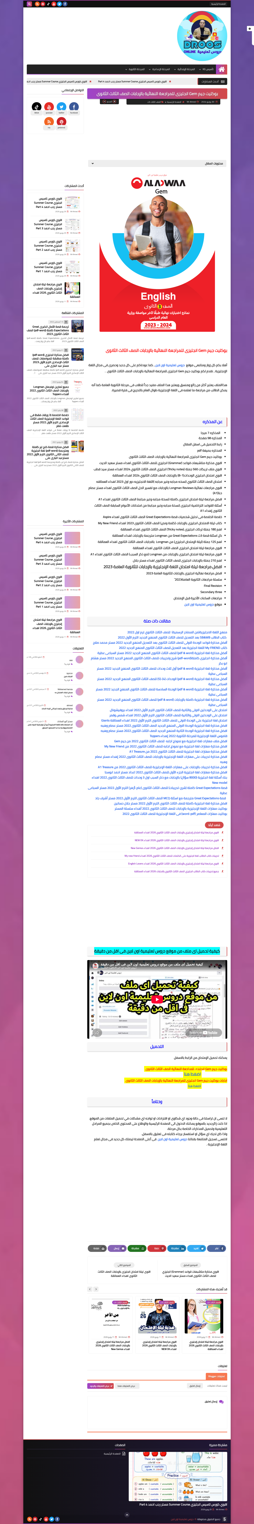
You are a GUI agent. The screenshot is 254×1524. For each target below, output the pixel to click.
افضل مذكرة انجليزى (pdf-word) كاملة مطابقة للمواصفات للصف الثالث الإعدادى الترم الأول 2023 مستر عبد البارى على (50, 360)
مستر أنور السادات (65, 721)
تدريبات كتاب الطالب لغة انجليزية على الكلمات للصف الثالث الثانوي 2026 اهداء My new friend (172, 856)
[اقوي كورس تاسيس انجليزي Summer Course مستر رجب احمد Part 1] (72, 267)
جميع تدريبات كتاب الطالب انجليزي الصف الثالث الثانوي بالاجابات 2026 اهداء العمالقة (176, 871)
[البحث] (29, 4)
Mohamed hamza (65, 689)
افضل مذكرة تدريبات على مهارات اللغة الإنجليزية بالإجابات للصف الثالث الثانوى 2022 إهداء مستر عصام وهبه (161, 759)
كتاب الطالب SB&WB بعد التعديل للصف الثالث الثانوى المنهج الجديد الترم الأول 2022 (172, 637)
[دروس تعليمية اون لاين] (202, 36)
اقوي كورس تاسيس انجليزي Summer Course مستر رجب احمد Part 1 (48, 267)
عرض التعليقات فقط (126, 1386)
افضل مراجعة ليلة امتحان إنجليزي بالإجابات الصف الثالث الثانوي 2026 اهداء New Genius (175, 848)
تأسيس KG (208, 69)
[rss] (37, 4)
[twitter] (59, 4)
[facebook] (65, 4)
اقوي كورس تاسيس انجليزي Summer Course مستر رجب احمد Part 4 (193, 81)
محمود (69, 673)
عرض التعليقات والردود (99, 1386)
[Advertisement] (90, 35)
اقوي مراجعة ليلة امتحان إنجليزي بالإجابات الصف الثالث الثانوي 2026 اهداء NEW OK (177, 840)
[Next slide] (89, 1289)
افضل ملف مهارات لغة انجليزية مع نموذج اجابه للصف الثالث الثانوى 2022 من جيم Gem (170, 741)
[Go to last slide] (95, 1289)
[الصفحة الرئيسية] (221, 69)
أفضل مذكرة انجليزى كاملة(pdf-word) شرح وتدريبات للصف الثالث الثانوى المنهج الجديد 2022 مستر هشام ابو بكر (159, 660)
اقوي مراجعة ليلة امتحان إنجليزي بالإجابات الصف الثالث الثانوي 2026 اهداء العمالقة (176, 832)
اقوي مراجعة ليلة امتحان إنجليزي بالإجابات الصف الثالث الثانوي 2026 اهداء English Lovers (173, 863)
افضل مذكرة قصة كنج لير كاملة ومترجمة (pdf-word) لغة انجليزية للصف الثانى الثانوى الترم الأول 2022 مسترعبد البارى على (48, 452)
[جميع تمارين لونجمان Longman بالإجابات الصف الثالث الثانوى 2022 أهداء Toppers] (77, 386)
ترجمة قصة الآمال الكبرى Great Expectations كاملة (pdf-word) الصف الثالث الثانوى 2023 (48, 330)
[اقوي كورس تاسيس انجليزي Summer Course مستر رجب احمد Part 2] (72, 245)
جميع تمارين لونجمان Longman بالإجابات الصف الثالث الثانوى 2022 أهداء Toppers (49, 390)
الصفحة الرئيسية (218, 4)
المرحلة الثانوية (137, 69)
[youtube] (53, 4)
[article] (124, 1270)
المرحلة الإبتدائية (186, 69)
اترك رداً (67, 664)
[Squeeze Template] (224, 1519)
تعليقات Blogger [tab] (216, 1376)
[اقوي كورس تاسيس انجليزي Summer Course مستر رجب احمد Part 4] (72, 202)
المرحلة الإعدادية (161, 69)
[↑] (127, 1514)
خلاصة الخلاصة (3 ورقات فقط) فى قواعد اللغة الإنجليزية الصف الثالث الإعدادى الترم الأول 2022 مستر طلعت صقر (49, 420)
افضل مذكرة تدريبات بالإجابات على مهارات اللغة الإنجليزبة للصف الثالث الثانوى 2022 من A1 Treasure (162, 767)
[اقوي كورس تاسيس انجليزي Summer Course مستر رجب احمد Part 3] (72, 224)
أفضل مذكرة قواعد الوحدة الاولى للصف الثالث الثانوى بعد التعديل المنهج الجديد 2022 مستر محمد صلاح (160, 642)
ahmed (70, 705)
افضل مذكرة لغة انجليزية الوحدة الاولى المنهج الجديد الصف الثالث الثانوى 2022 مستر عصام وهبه (164, 725)
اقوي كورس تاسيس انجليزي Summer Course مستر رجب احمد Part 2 (34, 81)
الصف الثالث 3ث (154, 102)
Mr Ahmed (220, 1509)
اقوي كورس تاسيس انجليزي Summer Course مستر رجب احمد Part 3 (114, 81)
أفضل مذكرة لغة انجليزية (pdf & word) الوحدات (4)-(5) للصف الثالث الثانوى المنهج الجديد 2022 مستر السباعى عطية (162, 681)
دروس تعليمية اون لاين (170, 365)
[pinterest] (42, 4)
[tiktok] (48, 4)
